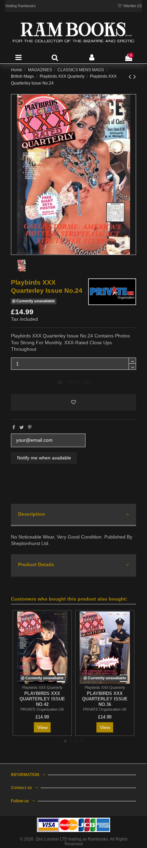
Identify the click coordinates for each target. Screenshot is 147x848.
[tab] (73, 515)
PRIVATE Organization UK (42, 709)
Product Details (36, 564)
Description (31, 514)
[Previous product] (131, 76)
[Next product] (134, 76)
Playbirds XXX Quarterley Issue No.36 (105, 699)
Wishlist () (132, 6)
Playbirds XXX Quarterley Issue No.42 (42, 699)
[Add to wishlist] (73, 402)
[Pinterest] (29, 427)
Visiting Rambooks (20, 6)
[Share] (13, 427)
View (42, 727)
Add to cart (78, 381)
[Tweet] (21, 427)
